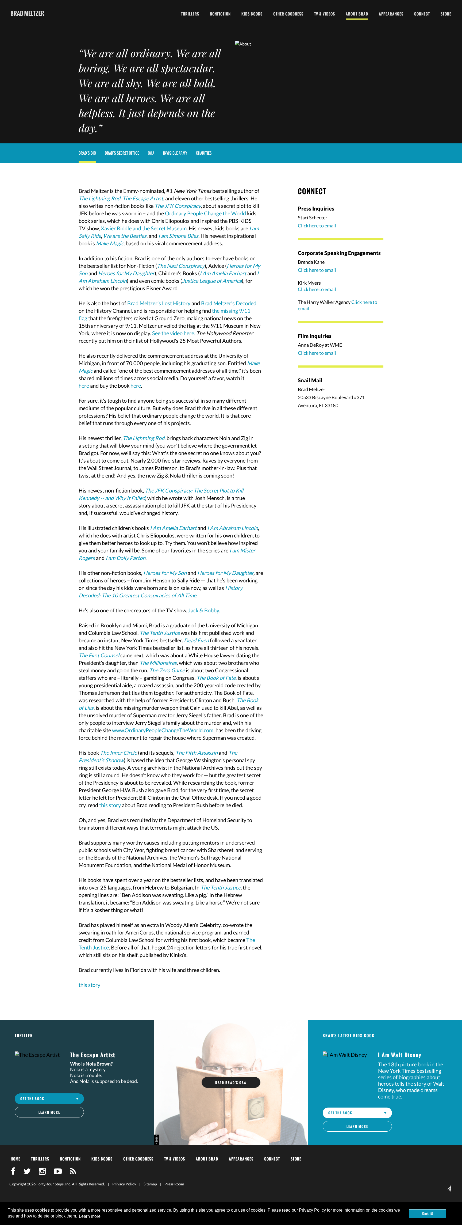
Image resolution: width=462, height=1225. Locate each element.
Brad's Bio (87, 153)
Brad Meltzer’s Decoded (228, 303)
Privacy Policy (124, 1184)
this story (110, 805)
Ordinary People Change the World (205, 213)
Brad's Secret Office (122, 153)
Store (446, 14)
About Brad (357, 14)
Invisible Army (175, 153)
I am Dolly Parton (125, 558)
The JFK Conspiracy (178, 206)
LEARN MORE (49, 1112)
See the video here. (173, 333)
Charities (204, 153)
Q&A (151, 153)
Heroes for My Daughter (225, 573)
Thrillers (190, 14)
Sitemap (150, 1184)
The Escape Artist (142, 198)
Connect (422, 14)
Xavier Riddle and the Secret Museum (144, 228)
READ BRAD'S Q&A (231, 1082)
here (84, 385)
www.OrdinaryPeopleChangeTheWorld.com (162, 730)
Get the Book (32, 1098)
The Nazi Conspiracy (181, 265)
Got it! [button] (427, 1213)
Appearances (391, 14)
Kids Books (252, 14)
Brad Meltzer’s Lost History (158, 303)
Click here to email (317, 225)
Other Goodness (288, 14)
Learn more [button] (90, 1216)
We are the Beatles (125, 235)
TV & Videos (324, 14)
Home (15, 1159)
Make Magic (110, 243)
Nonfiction (220, 14)
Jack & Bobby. (204, 610)
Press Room (174, 1184)
